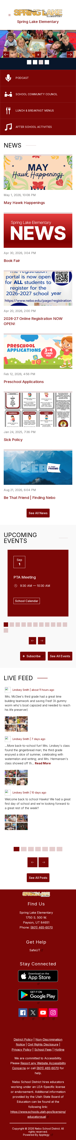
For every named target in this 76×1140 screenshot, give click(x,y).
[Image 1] (29, 62)
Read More (43, 763)
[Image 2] (35, 62)
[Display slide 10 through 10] (59, 624)
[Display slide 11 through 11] (65, 624)
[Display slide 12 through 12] (6, 630)
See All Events (60, 656)
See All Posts (38, 878)
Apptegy (44, 1134)
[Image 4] (47, 62)
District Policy (23, 1039)
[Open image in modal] (10, 720)
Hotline (59, 1049)
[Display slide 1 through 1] (6, 624)
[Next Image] (70, 54)
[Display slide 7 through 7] (41, 624)
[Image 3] (41, 62)
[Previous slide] (32, 862)
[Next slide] (43, 862)
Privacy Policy (22, 1049)
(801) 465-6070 (41, 927)
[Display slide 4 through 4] (23, 624)
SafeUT (34, 950)
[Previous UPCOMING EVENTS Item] (32, 640)
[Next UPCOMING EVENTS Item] (41, 640)
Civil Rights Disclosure (43, 1044)
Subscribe (31, 656)
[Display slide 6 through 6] (35, 624)
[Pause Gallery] (38, 54)
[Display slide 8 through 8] (47, 624)
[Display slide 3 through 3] (17, 624)
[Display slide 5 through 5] (29, 624)
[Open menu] (9, 15)
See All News (38, 513)
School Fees (43, 1049)
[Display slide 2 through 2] (12, 624)
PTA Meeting (24, 577)
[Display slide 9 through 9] (53, 624)
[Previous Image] (6, 54)
